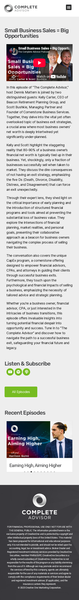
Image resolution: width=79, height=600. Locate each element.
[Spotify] (18, 372)
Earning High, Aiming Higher (35, 465)
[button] (68, 7)
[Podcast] (26, 372)
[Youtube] (10, 372)
